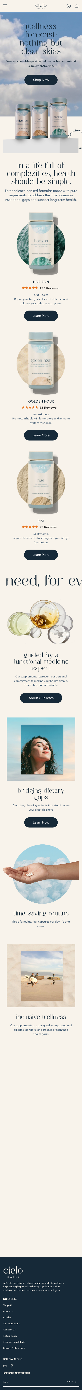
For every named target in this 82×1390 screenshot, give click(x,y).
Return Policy (10, 1335)
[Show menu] (5, 6)
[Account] (68, 6)
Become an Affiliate (14, 1341)
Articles (7, 1317)
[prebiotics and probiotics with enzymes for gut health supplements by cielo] (41, 244)
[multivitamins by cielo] (41, 483)
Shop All (7, 1305)
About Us (8, 1311)
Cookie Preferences (14, 1347)
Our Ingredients (12, 1323)
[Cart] (76, 6)
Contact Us (9, 1329)
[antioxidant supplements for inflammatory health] (41, 364)
